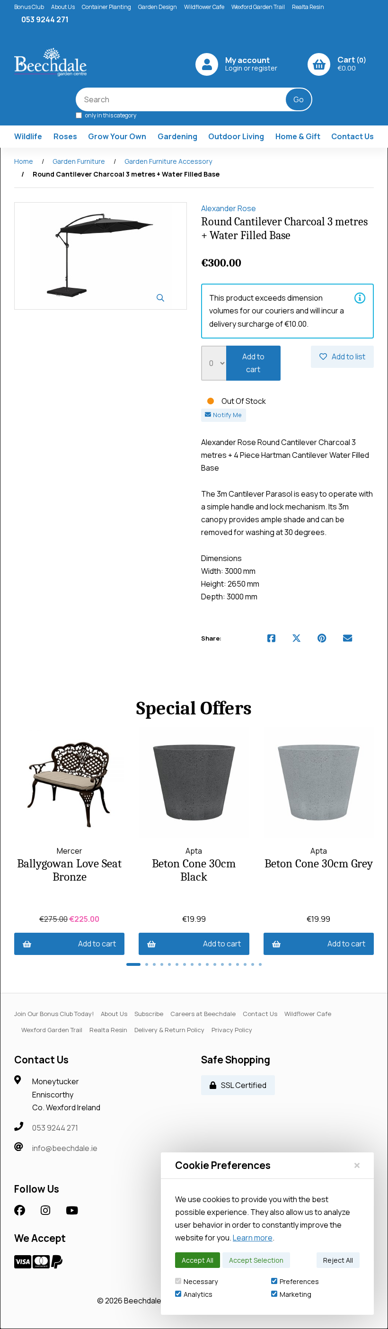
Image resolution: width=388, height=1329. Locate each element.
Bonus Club (29, 7)
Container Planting (106, 7)
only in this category (110, 114)
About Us (63, 7)
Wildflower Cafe (204, 7)
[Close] (357, 1165)
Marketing (295, 1294)
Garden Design (157, 7)
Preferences (299, 1281)
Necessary (201, 1281)
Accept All (197, 1260)
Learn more (253, 1237)
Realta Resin (308, 7)
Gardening (177, 136)
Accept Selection (256, 1260)
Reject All (338, 1260)
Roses (65, 136)
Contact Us (352, 136)
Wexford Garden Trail (258, 7)
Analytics (198, 1294)
